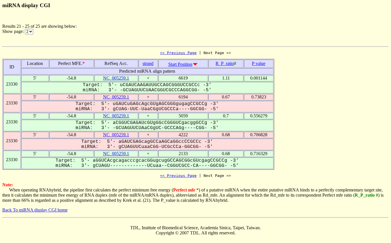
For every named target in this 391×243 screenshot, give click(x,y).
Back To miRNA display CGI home (35, 210)
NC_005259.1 (116, 78)
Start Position (180, 64)
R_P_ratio (225, 63)
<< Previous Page (178, 53)
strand (148, 63)
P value (258, 63)
